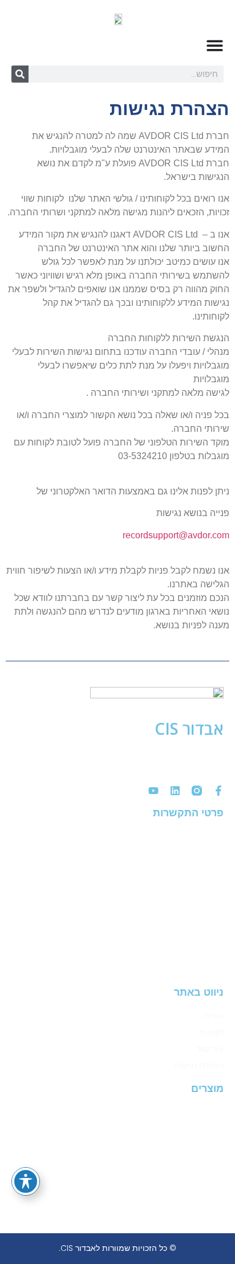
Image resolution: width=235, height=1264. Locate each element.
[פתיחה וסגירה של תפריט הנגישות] (25, 1181)
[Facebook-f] (218, 791)
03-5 (164, 868)
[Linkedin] (175, 791)
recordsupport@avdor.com (176, 535)
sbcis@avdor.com (168, 969)
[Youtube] (153, 791)
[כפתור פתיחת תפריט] (215, 45)
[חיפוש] (20, 74)
